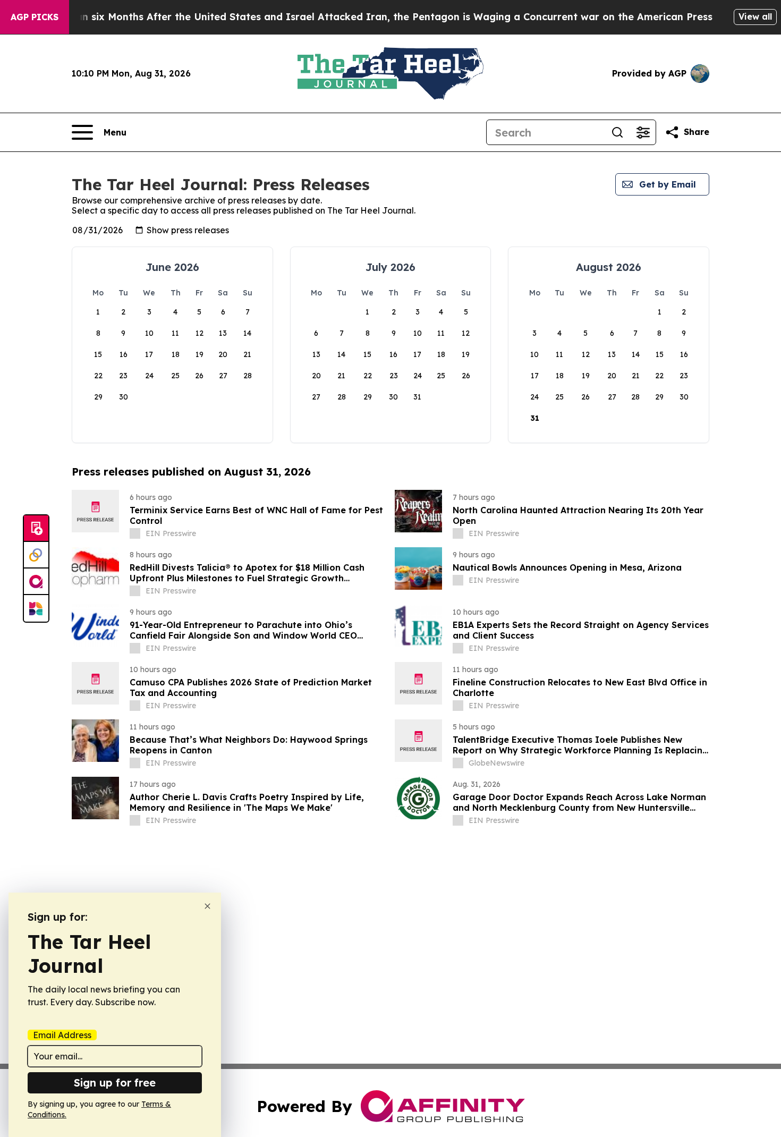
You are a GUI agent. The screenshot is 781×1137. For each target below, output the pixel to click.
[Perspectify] (36, 555)
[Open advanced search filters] (643, 132)
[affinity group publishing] (36, 581)
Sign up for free (115, 1082)
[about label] (135, 533)
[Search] (617, 132)
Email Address (62, 1035)
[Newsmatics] (36, 608)
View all (755, 16)
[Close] (207, 906)
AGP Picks (34, 17)
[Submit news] (36, 528)
